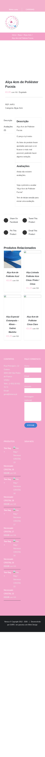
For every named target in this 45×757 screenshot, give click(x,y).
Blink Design (32, 625)
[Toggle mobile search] (36, 16)
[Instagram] (10, 404)
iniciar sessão (28, 197)
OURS (12, 625)
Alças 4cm (18, 108)
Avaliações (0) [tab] (8, 128)
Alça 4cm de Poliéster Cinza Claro (32, 320)
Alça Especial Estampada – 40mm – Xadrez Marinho (12, 324)
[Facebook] (7, 404)
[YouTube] (14, 404)
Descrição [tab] (8, 120)
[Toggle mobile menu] (40, 16)
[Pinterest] (17, 404)
